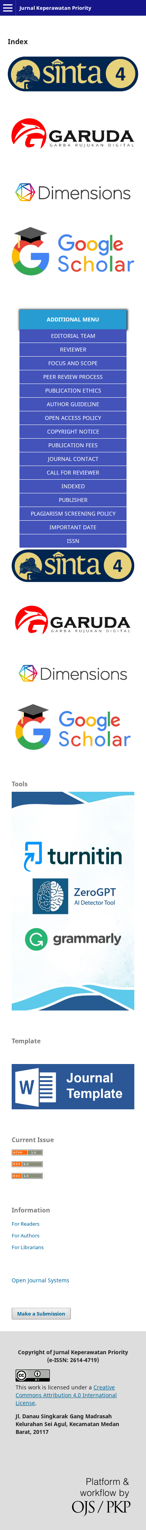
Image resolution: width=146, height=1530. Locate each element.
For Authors (25, 1235)
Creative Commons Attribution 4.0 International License (66, 1395)
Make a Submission (41, 1313)
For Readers (25, 1223)
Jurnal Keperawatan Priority (55, 7)
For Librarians (28, 1247)
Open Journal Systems (40, 1280)
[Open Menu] (8, 8)
